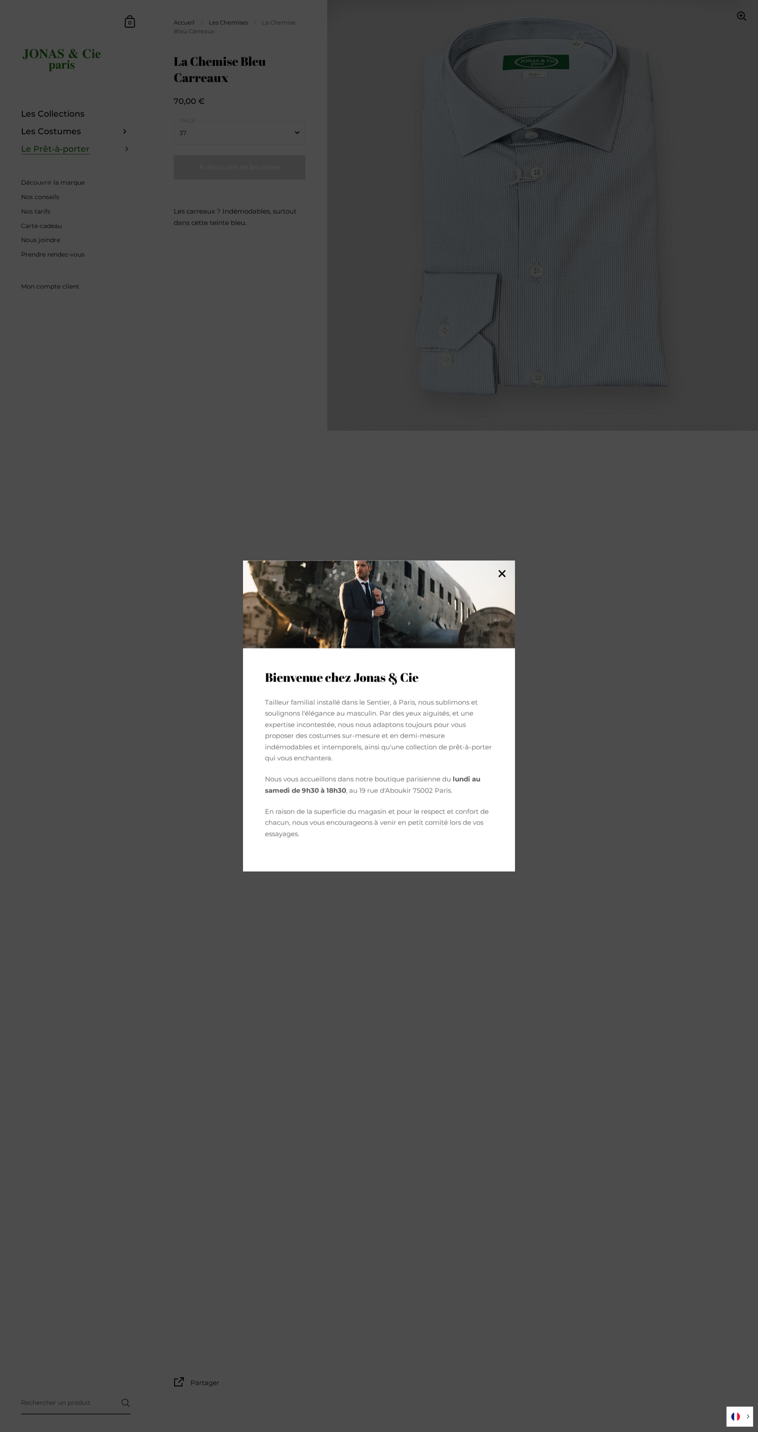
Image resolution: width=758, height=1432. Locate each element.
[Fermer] (502, 574)
